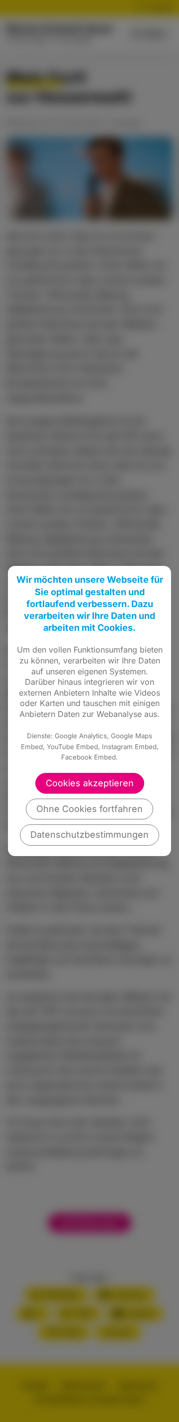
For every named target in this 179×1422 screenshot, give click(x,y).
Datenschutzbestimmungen (89, 834)
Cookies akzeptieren (90, 783)
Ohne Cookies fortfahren (89, 809)
